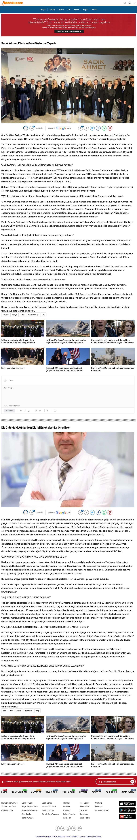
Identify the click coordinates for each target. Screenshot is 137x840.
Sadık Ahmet (33, 315)
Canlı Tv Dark (27, 803)
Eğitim (76, 9)
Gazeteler (36, 791)
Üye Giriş (98, 803)
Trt (43, 315)
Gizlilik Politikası (58, 837)
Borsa (4, 791)
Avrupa (52, 9)
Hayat (85, 9)
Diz (11, 711)
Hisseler (83, 791)
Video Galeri (85, 806)
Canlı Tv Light (7, 810)
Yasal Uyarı (97, 837)
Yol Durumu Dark (8, 806)
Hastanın (28, 711)
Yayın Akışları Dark (30, 806)
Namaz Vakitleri (19, 791)
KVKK (75, 837)
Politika (94, 9)
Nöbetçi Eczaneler (30, 810)
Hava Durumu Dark (9, 803)
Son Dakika (26, 814)
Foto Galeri (84, 803)
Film (22, 315)
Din (69, 9)
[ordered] (36, 410)
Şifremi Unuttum (101, 810)
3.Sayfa (42, 9)
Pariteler (96, 791)
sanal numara (28, 818)
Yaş (37, 711)
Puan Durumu (68, 791)
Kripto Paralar (128, 791)
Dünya (14, 315)
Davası (5, 315)
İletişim (48, 837)
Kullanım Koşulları (85, 837)
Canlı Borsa (47, 803)
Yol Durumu (111, 791)
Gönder (9, 410)
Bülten (61, 9)
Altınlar (66, 803)
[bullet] (40, 410)
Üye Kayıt (98, 806)
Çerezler (69, 837)
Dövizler (66, 806)
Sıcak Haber (85, 818)
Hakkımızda (40, 837)
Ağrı (4, 711)
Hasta (19, 711)
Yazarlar (83, 810)
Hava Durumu (52, 791)
